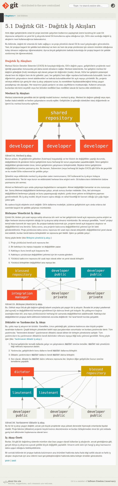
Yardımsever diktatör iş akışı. (28, 339)
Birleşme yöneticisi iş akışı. (38, 238)
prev (7, 460)
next (14, 460)
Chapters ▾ (9, 16)
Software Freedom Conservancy (102, 481)
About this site (14, 481)
